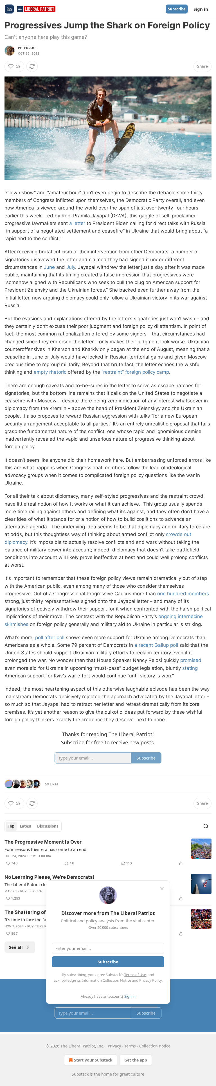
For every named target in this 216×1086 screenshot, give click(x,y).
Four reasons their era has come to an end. (45, 849)
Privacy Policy (150, 980)
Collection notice (154, 1046)
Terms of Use (135, 974)
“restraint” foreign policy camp (135, 372)
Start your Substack (93, 1060)
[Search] (206, 826)
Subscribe (177, 9)
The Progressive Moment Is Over (43, 842)
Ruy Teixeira (40, 856)
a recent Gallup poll (156, 645)
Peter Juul (27, 48)
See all (16, 947)
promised (190, 660)
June (49, 267)
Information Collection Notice (106, 980)
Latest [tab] (26, 826)
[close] (162, 888)
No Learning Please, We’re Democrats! (49, 877)
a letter (77, 223)
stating (190, 668)
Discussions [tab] (47, 826)
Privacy (114, 1046)
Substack (80, 1074)
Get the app (135, 1060)
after (49, 637)
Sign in (201, 9)
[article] (108, 853)
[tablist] (33, 826)
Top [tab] (11, 826)
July (70, 267)
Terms (130, 1046)
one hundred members (183, 593)
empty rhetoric (50, 372)
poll (39, 637)
